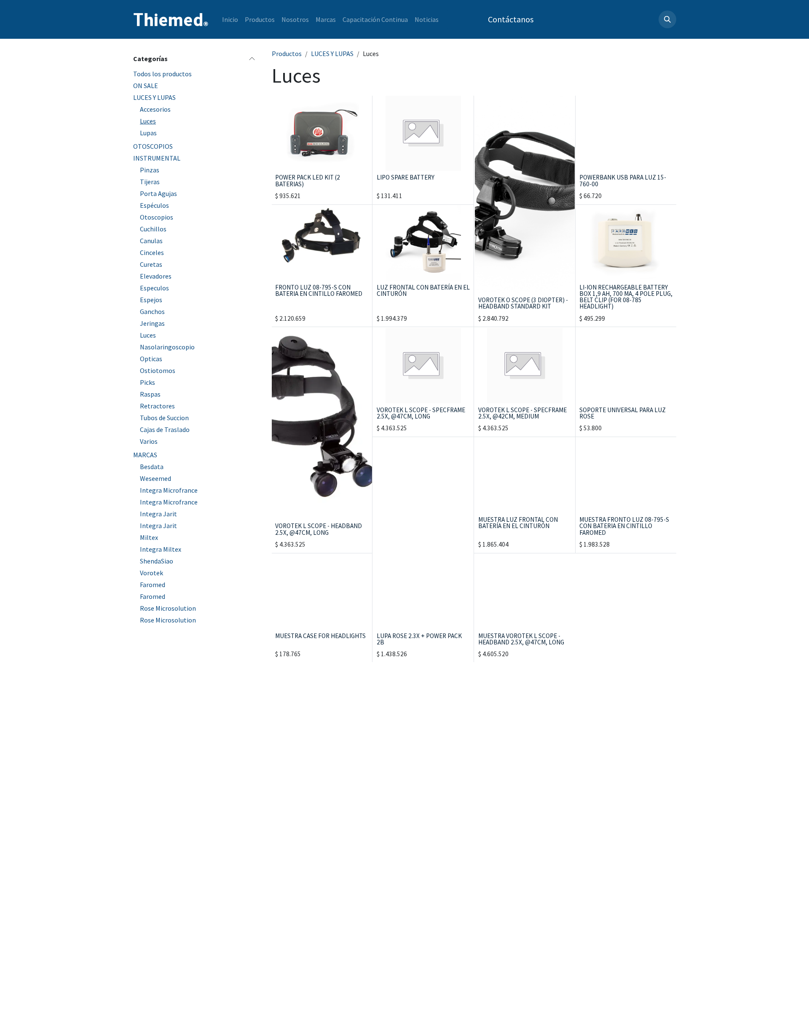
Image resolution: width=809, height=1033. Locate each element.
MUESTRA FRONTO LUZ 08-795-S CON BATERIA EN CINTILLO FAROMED (624, 525)
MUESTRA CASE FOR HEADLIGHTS (320, 636)
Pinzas (149, 170)
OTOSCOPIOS (153, 146)
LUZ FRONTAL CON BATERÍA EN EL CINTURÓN (423, 290)
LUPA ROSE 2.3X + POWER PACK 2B (419, 639)
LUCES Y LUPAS (154, 97)
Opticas (151, 358)
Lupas (148, 133)
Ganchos (152, 311)
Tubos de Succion (164, 417)
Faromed (152, 584)
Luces (148, 121)
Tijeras (150, 181)
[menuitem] (230, 19)
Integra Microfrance (169, 490)
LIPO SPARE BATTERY (405, 177)
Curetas (151, 264)
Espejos (151, 299)
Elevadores (155, 276)
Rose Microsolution (168, 608)
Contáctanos (510, 19)
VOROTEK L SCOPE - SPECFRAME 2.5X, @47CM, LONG (421, 413)
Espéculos (154, 205)
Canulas (151, 240)
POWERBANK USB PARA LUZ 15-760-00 (622, 180)
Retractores (157, 406)
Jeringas (152, 323)
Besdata (151, 466)
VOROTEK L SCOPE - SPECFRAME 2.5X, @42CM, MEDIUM (522, 413)
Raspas (150, 394)
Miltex (149, 537)
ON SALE (145, 85)
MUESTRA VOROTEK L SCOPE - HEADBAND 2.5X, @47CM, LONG (521, 639)
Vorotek (151, 573)
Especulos (154, 288)
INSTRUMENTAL (156, 158)
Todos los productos (162, 74)
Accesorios (155, 109)
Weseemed (155, 478)
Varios (149, 441)
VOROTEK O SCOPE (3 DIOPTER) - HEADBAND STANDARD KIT (523, 303)
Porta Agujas (158, 193)
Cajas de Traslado (165, 429)
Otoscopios (156, 217)
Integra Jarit (158, 514)
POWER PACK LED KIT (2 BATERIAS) (307, 180)
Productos (287, 53)
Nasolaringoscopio (167, 347)
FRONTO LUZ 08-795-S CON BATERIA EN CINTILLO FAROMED (318, 290)
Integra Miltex (160, 549)
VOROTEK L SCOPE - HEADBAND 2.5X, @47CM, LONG (318, 529)
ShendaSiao (156, 561)
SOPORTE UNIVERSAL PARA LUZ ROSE (622, 413)
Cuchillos (153, 229)
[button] (667, 19)
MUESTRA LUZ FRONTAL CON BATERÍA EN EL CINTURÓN (518, 522)
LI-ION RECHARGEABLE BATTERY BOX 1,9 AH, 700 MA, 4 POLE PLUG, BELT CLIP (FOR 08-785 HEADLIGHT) (625, 297)
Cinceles (152, 252)
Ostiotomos (157, 370)
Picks (147, 382)
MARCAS (145, 455)
